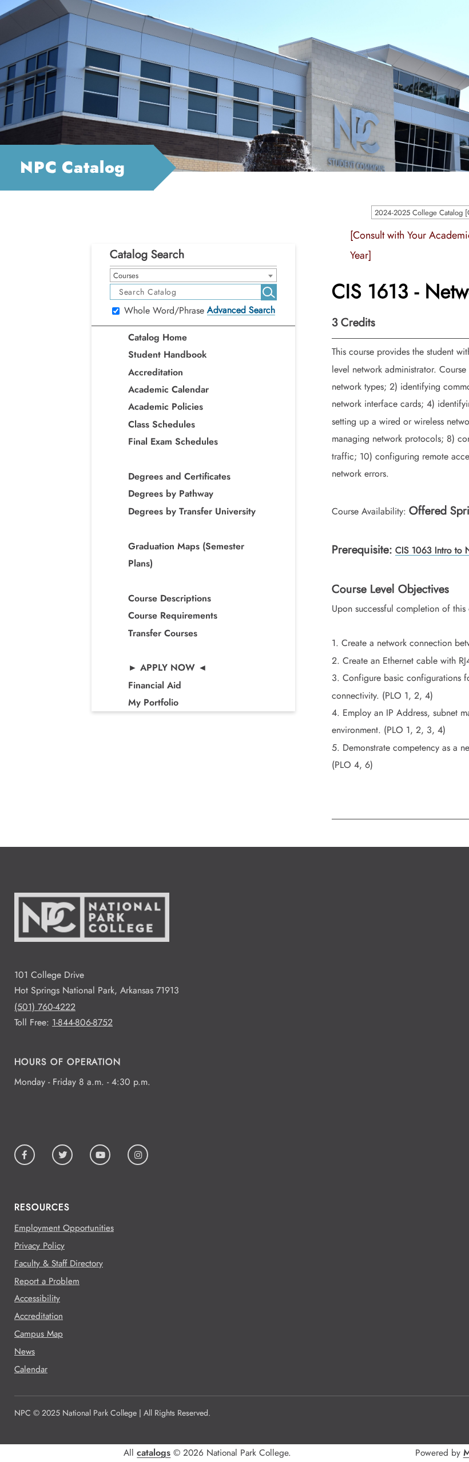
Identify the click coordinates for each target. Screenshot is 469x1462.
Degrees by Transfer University (192, 511)
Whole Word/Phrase (164, 311)
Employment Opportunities (64, 1228)
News (24, 1351)
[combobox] (193, 275)
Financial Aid (154, 685)
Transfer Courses (162, 633)
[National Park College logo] (91, 959)
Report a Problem (47, 1281)
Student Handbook (167, 354)
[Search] (269, 292)
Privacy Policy (39, 1245)
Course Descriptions (169, 598)
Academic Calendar (168, 389)
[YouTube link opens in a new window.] (100, 1154)
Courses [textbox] (125, 275)
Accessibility (37, 1298)
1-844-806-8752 (82, 1022)
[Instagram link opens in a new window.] (138, 1154)
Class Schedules (161, 424)
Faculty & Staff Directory (58, 1263)
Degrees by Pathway (170, 493)
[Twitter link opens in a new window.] (62, 1154)
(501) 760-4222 (44, 1006)
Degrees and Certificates (179, 476)
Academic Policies (165, 406)
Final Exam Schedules (173, 441)
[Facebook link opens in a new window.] (24, 1154)
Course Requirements (172, 615)
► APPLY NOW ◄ (167, 667)
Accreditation (155, 372)
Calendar (30, 1369)
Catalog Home (157, 337)
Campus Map (38, 1334)
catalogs (153, 1452)
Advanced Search (241, 309)
